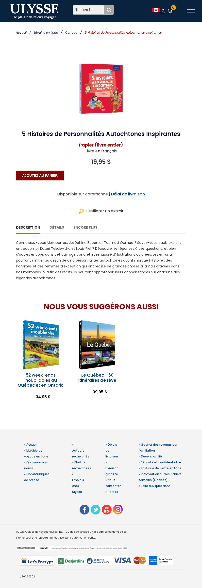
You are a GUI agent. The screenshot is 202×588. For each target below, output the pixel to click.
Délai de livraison (128, 194)
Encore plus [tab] (85, 227)
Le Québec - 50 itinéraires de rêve (97, 377)
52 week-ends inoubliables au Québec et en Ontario (41, 380)
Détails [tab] (57, 227)
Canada (71, 32)
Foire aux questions (155, 486)
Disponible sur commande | (83, 194)
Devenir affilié (151, 456)
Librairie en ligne (46, 32)
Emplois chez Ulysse (78, 486)
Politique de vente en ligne (161, 468)
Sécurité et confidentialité (161, 462)
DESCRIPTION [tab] (28, 227)
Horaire (113, 492)
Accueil (21, 32)
